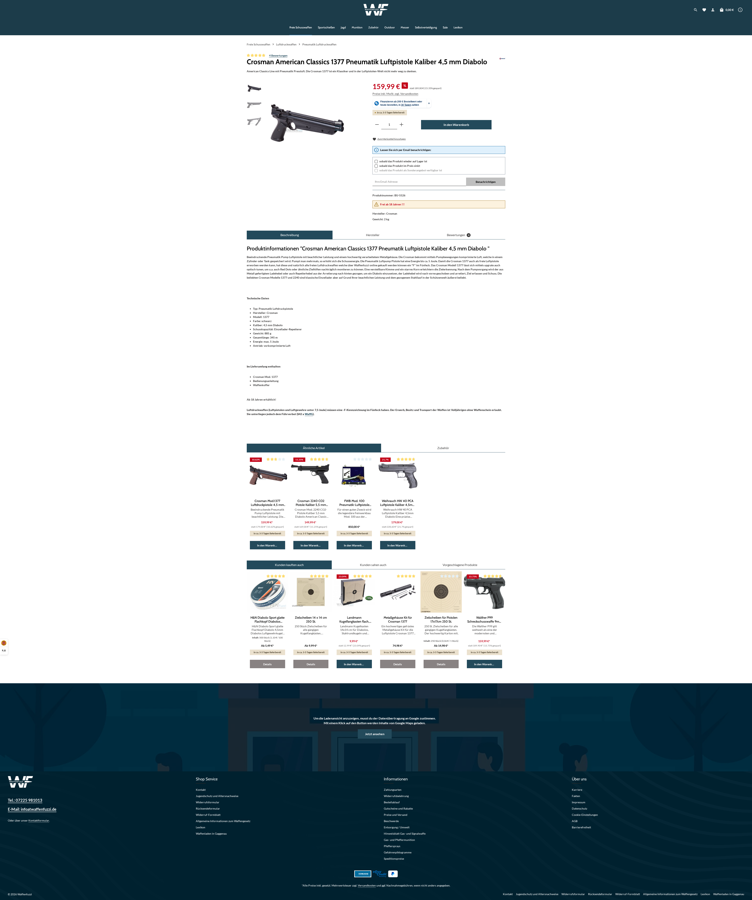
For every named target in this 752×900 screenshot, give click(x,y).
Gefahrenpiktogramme (397, 852)
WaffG (309, 414)
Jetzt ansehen (374, 734)
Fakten (576, 796)
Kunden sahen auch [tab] (373, 565)
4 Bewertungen (278, 55)
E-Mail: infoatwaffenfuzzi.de (32, 809)
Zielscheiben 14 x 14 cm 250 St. (311, 619)
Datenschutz (579, 808)
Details (267, 664)
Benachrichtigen (486, 181)
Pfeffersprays (392, 846)
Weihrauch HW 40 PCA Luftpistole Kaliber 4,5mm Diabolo (397, 503)
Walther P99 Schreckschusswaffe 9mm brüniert (484, 620)
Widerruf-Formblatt (208, 814)
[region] (296, 123)
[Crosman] (502, 62)
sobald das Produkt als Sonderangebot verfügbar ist (410, 170)
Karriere (577, 789)
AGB (575, 821)
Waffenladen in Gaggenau (211, 833)
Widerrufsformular (207, 802)
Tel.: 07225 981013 (25, 800)
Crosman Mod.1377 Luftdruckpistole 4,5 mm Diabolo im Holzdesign (267, 503)
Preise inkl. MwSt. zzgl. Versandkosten (395, 93)
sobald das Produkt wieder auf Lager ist (403, 161)
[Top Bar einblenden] (740, 10)
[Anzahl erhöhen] (401, 124)
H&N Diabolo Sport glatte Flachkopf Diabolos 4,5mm (267, 620)
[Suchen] (696, 10)
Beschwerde (391, 821)
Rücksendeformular (208, 808)
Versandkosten (367, 885)
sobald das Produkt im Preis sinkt (399, 165)
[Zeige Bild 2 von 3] (338, 126)
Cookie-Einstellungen (585, 814)
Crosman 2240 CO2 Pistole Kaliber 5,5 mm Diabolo (311, 503)
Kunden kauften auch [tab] (289, 565)
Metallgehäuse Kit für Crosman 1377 (398, 619)
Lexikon (200, 827)
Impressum (578, 802)
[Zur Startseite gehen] (376, 10)
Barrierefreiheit (581, 827)
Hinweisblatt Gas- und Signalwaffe (405, 833)
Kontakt (201, 789)
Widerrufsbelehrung (396, 796)
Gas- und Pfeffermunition (399, 839)
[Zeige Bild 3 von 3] (338, 130)
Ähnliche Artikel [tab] (314, 448)
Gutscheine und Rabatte (398, 808)
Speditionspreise (394, 858)
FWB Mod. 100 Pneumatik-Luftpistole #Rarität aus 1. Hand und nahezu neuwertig (354, 503)
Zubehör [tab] (443, 448)
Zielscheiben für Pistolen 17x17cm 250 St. (441, 619)
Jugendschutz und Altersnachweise (217, 796)
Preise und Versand (395, 814)
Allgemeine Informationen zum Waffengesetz (223, 821)
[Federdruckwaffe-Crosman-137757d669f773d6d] (305, 123)
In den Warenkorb (456, 124)
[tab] (290, 235)
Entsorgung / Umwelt (396, 827)
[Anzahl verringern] (376, 124)
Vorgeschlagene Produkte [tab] (460, 565)
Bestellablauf (392, 802)
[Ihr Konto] (713, 10)
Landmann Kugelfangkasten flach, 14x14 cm (354, 620)
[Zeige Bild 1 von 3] (338, 123)
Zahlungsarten (392, 789)
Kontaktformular (38, 820)
